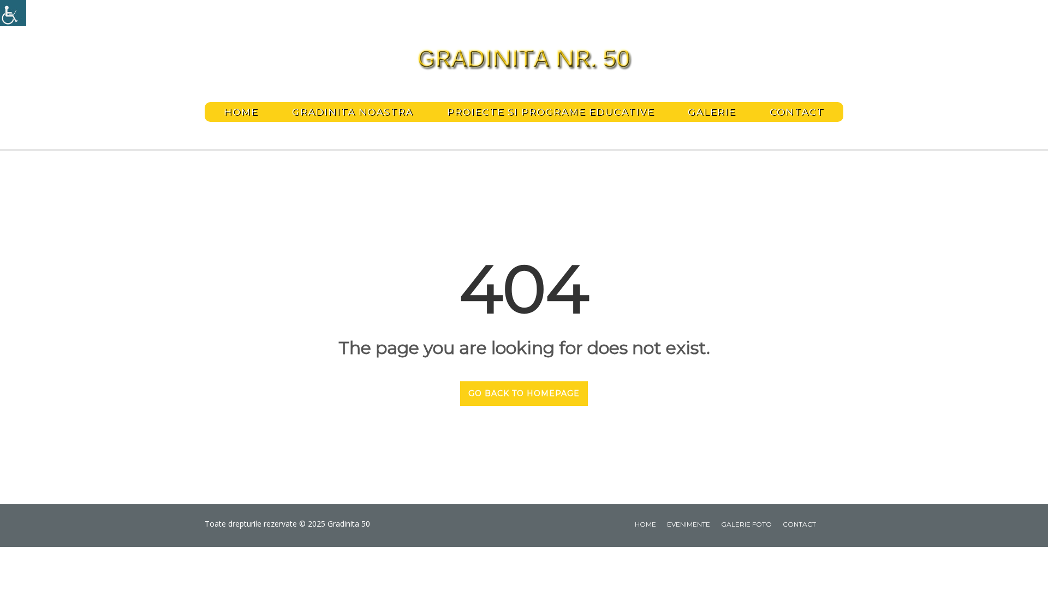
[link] (13, 13)
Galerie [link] (712, 112)
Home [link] (241, 112)
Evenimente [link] (688, 524)
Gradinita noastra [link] (352, 112)
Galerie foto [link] (746, 524)
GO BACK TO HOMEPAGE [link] (524, 393)
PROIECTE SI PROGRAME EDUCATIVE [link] (550, 112)
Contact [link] (797, 112)
